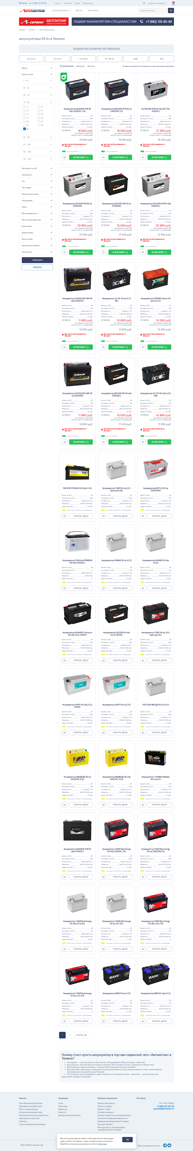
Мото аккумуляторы (28, 1109)
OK (127, 1140)
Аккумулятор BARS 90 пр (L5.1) (117, 993)
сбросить (37, 267)
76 (42, 114)
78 (42, 118)
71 (27, 107)
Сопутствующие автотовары (32, 1124)
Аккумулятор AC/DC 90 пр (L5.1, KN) (116, 299)
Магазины (93, 10)
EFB (161, 59)
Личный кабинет (105, 1124)
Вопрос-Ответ (104, 1109)
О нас (56, 3)
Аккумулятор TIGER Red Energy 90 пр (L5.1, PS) (77, 994)
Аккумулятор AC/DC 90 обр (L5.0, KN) (155, 394)
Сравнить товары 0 (157, 3)
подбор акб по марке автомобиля (96, 48)
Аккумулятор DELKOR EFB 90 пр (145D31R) (77, 204)
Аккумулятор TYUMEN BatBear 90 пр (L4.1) (156, 778)
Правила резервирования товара (113, 1121)
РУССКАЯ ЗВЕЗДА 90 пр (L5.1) (156, 704)
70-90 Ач (83, 59)
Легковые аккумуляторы (30, 1103)
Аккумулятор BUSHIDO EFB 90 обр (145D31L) (77, 850)
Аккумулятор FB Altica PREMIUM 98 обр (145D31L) (77, 561)
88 (42, 125)
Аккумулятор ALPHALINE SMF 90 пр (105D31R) (77, 394)
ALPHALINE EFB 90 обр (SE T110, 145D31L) (155, 110)
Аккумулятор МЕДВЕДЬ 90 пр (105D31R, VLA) (77, 778)
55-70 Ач (57, 59)
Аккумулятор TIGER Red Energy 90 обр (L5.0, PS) (155, 922)
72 (42, 107)
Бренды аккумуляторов (69, 1115)
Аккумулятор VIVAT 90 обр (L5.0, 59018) (77, 705)
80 (28, 121)
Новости (68, 3)
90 (28, 129)
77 (27, 118)
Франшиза (88, 3)
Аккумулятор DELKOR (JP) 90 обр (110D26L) (116, 394)
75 (28, 114)
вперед (80, 1035)
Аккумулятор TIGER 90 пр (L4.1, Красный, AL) (156, 633)
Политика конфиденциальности (113, 1118)
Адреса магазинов (106, 1103)
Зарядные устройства (29, 1118)
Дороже (91, 66)
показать (37, 260)
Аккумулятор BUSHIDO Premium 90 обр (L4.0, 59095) (77, 633)
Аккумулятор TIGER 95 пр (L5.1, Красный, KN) (116, 489)
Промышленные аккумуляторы (33, 1115)
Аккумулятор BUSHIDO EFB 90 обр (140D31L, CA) (77, 110)
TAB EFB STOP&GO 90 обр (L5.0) (77, 488)
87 (28, 125)
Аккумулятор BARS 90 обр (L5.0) (156, 993)
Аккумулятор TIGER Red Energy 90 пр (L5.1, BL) (116, 922)
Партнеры (63, 1106)
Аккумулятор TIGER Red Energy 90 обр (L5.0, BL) (77, 922)
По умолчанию (67, 66)
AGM (136, 59)
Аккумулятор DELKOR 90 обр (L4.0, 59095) (116, 633)
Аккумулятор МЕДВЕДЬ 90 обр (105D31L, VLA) (116, 778)
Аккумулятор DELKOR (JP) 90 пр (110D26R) (116, 204)
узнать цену (81, 516)
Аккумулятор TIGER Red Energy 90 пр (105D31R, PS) (155, 850)
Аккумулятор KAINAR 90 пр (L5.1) (116, 560)
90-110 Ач (109, 59)
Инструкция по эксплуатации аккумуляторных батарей (111, 1128)
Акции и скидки (105, 1106)
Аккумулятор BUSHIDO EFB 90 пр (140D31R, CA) (116, 110)
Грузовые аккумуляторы (30, 1106)
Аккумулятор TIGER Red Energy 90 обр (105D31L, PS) (116, 850)
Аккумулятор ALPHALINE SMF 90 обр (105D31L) (77, 299)
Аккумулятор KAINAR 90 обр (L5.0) (155, 561)
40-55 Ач (31, 59)
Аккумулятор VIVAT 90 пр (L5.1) (116, 704)
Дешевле (80, 66)
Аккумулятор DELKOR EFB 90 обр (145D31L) (155, 204)
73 (28, 110)
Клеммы (23, 1121)
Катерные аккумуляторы (30, 1112)
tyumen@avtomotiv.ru (163, 1108)
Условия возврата (106, 1112)
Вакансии (62, 1109)
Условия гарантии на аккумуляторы (114, 1115)
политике (102, 1144)
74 (42, 110)
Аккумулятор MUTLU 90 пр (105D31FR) (155, 489)
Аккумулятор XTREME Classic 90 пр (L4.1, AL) (156, 299)
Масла (79, 10)
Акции (77, 3)
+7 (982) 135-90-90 (165, 1106)
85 (42, 121)
